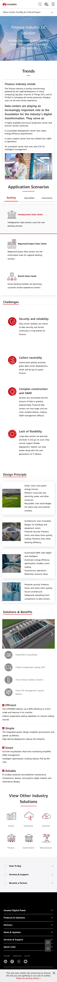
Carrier (27, 956)
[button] (51, 634)
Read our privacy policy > (28, 978)
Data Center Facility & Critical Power (22, 12)
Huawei (7, 956)
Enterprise (17, 956)
